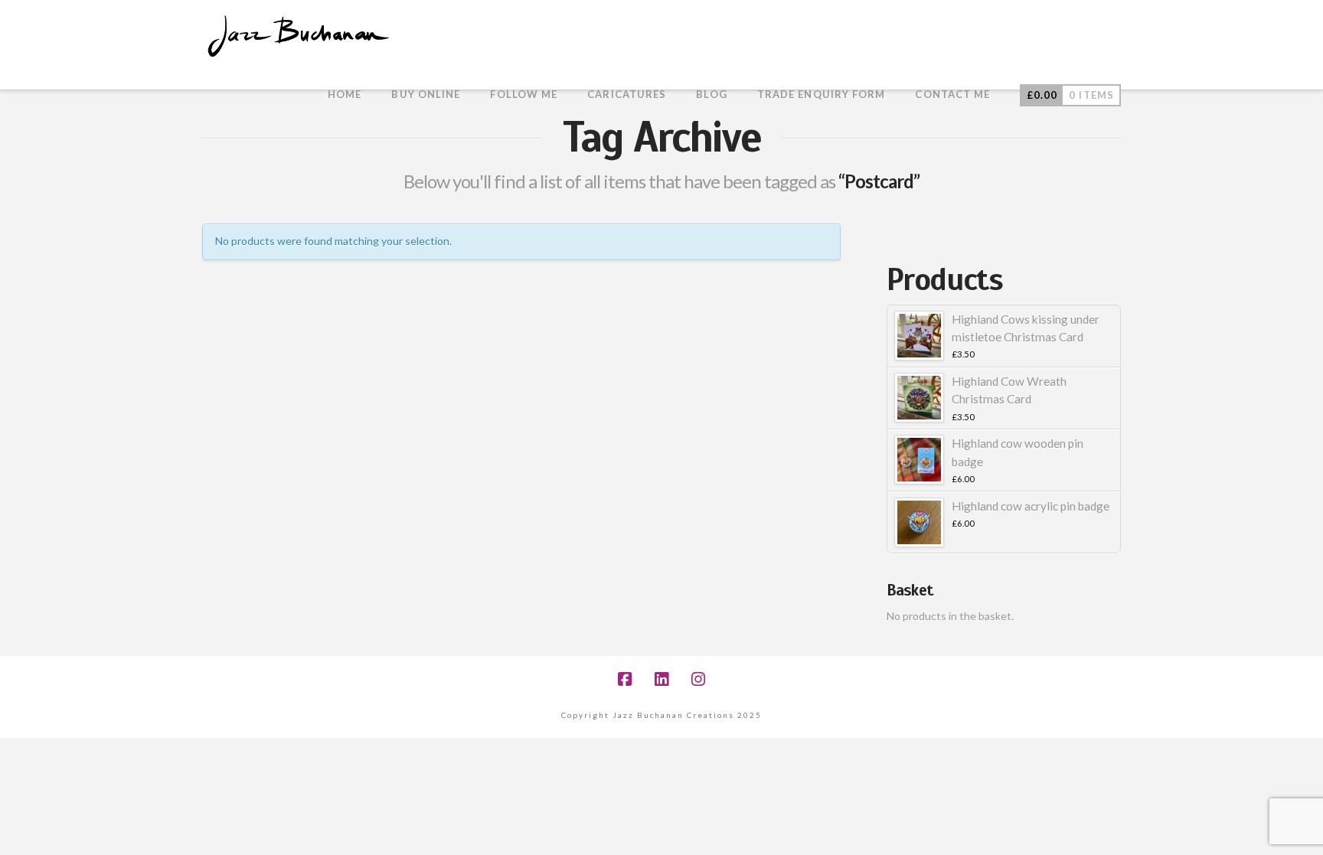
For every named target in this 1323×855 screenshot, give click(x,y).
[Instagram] (698, 679)
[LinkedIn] (661, 679)
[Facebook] (625, 679)
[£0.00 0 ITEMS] (1070, 72)
